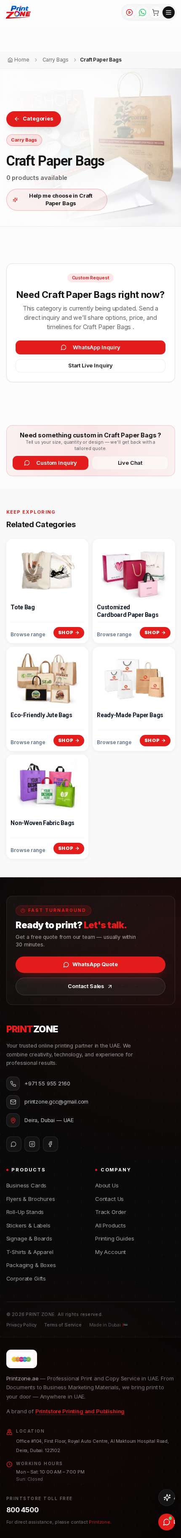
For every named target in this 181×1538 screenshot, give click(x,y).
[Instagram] (32, 1144)
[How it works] (129, 12)
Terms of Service (62, 1325)
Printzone (99, 1522)
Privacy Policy (21, 1325)
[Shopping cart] (155, 12)
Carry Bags (24, 140)
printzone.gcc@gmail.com (56, 1102)
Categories (38, 118)
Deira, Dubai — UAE (49, 1120)
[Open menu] (168, 12)
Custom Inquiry (56, 462)
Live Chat (130, 462)
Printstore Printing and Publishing (80, 1411)
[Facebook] (50, 1144)
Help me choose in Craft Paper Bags (61, 199)
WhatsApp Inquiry (96, 347)
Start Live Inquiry (90, 365)
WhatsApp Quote (95, 964)
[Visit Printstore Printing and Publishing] (21, 1359)
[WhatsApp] (142, 12)
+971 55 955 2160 (47, 1083)
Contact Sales (86, 986)
